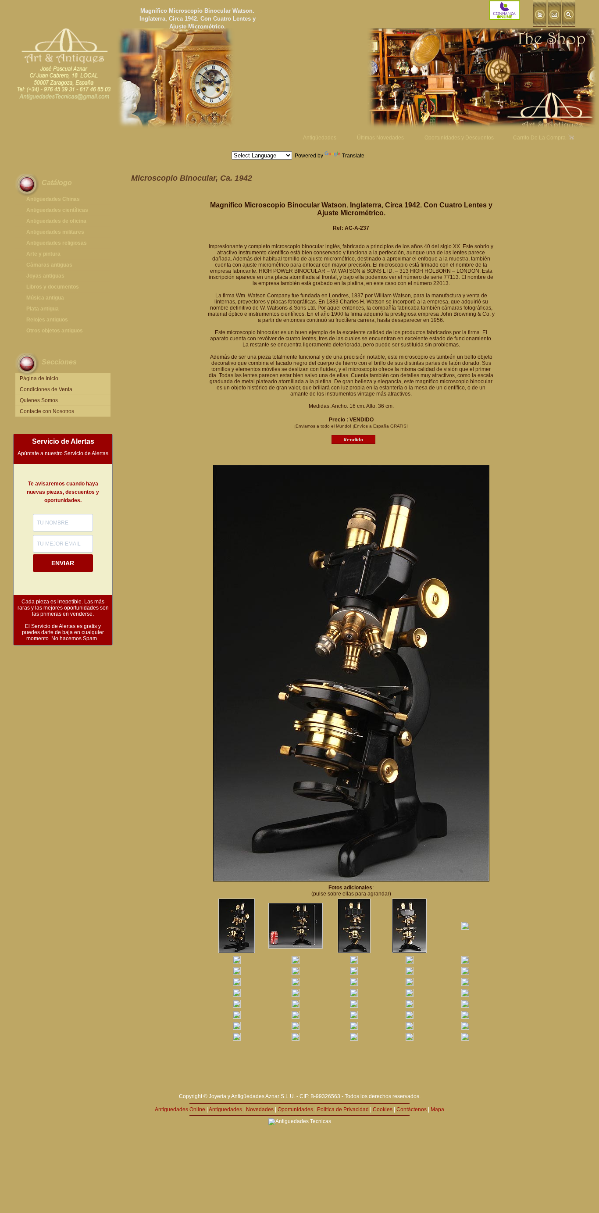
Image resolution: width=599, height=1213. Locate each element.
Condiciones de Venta (46, 389)
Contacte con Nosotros (47, 411)
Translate (353, 156)
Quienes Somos (39, 400)
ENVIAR (62, 563)
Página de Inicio (39, 378)
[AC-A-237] (236, 951)
